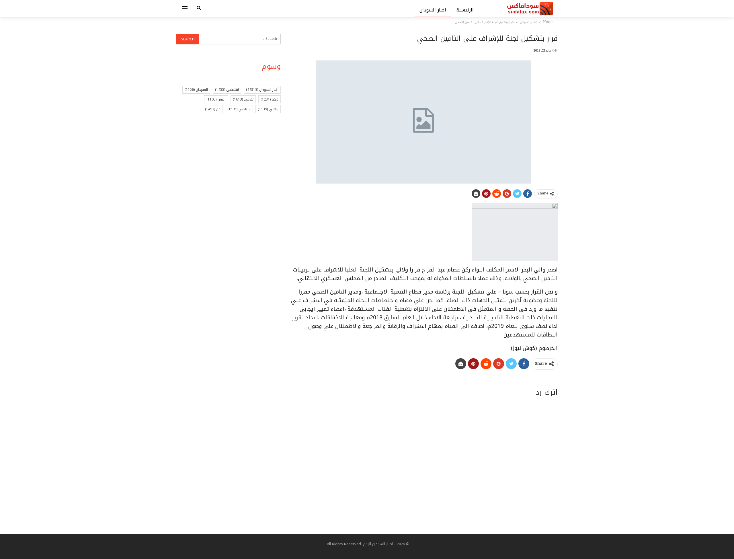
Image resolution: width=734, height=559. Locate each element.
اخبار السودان (432, 9)
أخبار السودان (262, 89)
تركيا (269, 99)
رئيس (216, 99)
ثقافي (243, 99)
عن (212, 109)
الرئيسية (465, 9)
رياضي (268, 109)
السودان (196, 89)
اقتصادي (227, 89)
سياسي (239, 109)
